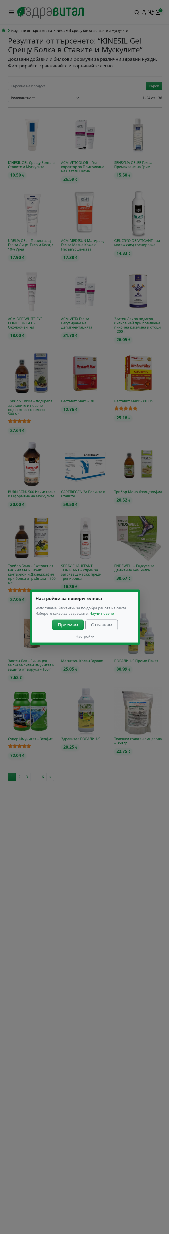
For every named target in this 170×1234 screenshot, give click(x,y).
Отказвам (101, 625)
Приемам (68, 625)
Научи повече (101, 613)
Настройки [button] (85, 636)
